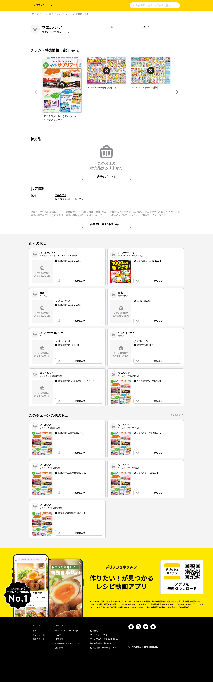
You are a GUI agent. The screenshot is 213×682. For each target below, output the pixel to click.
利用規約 (94, 630)
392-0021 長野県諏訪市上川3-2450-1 (71, 197)
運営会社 (59, 639)
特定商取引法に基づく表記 (102, 643)
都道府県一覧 (39, 639)
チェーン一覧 (45, 14)
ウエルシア (59, 14)
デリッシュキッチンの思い (67, 630)
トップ (36, 630)
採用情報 (59, 647)
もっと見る (175, 415)
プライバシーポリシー (100, 635)
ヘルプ (58, 635)
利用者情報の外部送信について (104, 647)
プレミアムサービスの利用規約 (104, 639)
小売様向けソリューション (67, 643)
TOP (34, 14)
